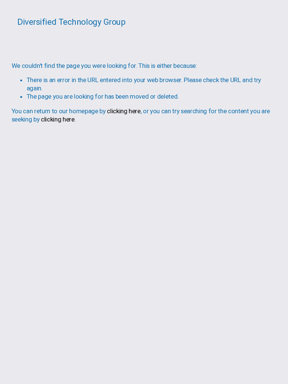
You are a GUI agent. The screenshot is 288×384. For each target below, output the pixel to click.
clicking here (124, 111)
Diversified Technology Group (71, 22)
